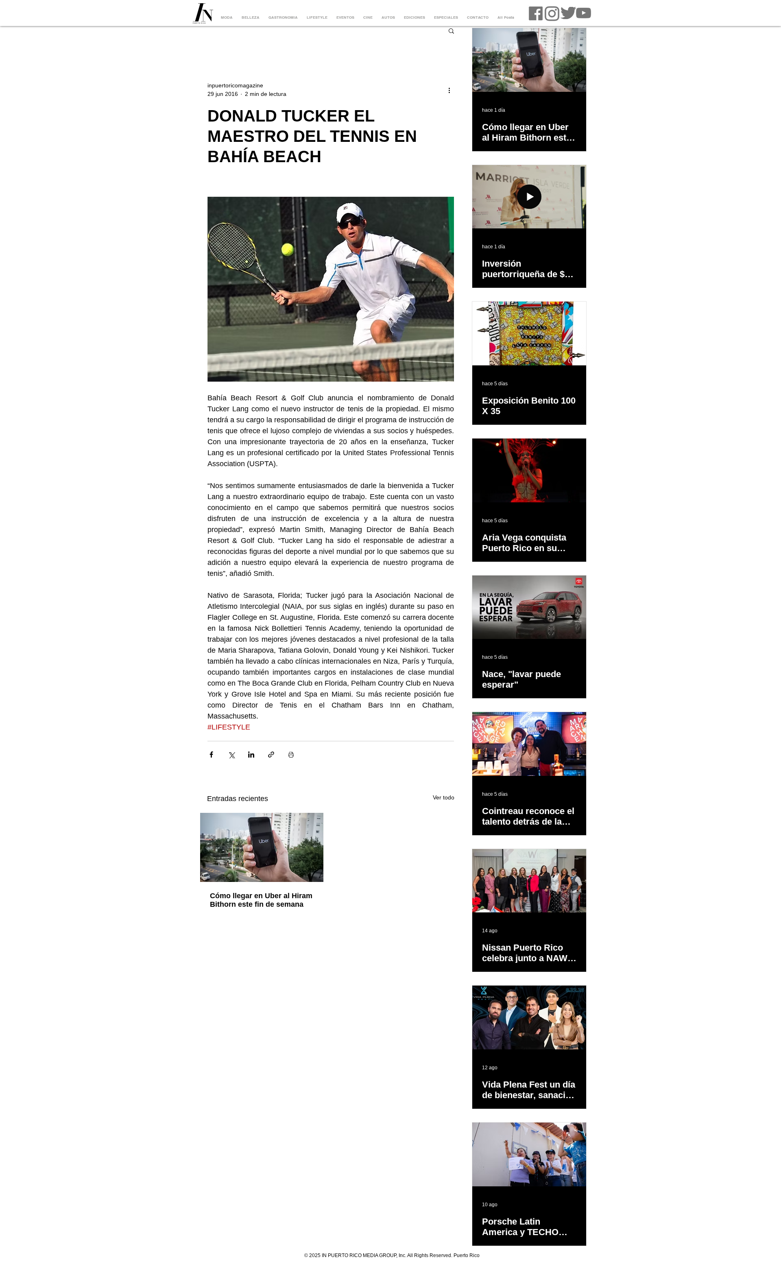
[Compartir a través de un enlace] (271, 754)
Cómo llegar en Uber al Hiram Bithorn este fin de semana (261, 900)
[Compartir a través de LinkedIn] (251, 754)
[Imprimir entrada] (291, 754)
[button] (451, 30)
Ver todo (443, 797)
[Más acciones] (449, 90)
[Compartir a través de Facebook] (211, 754)
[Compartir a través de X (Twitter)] (231, 754)
